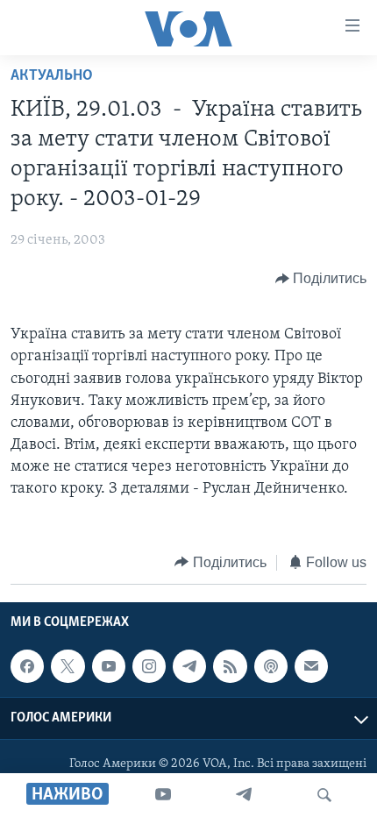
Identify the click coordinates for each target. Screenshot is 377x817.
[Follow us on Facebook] (27, 666)
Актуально (52, 76)
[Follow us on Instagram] (149, 666)
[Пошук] (324, 795)
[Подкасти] (271, 666)
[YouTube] (163, 795)
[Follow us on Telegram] (189, 666)
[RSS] (229, 666)
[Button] (321, 278)
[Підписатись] (311, 666)
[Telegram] (244, 795)
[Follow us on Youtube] (108, 666)
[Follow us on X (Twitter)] (67, 666)
